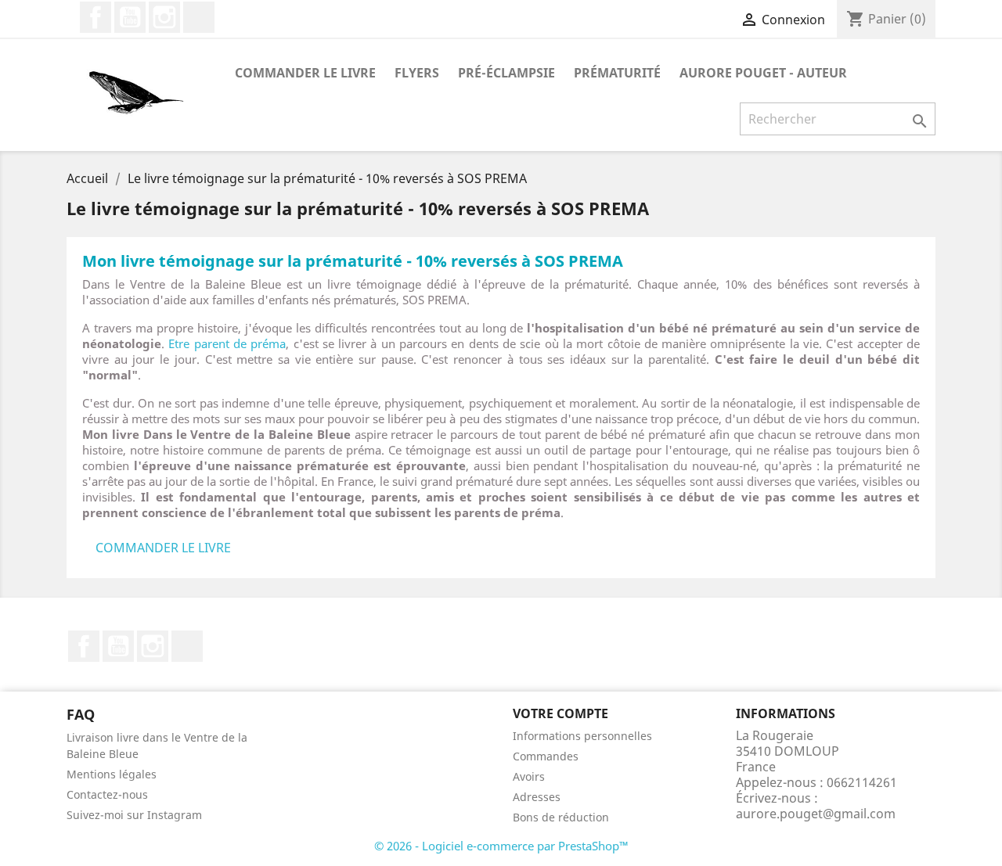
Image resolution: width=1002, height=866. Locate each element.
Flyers (417, 72)
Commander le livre (305, 72)
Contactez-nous (107, 794)
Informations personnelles (582, 735)
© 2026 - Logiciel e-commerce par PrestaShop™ (501, 845)
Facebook (95, 17)
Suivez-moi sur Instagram (134, 814)
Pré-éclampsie (506, 72)
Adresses (536, 796)
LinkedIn (198, 17)
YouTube (130, 17)
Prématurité (617, 72)
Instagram (164, 17)
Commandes (545, 756)
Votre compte (560, 713)
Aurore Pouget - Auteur (763, 72)
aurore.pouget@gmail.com (816, 813)
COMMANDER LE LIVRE (163, 547)
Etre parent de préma (227, 343)
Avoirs (529, 776)
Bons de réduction (561, 817)
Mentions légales (112, 774)
